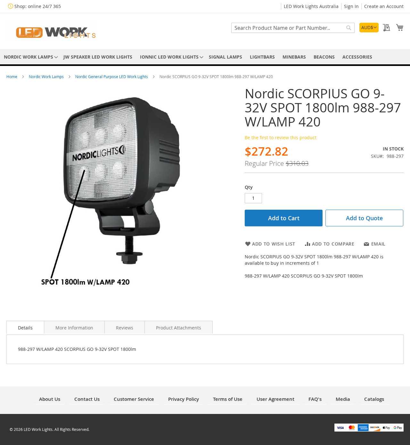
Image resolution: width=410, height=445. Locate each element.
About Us (49, 399)
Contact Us (87, 399)
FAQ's (315, 399)
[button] (369, 27)
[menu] (205, 56)
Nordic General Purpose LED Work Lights (112, 76)
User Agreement (275, 399)
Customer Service (134, 399)
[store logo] (51, 30)
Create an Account (384, 6)
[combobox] (293, 28)
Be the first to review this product (280, 137)
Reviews (124, 328)
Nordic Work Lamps (47, 76)
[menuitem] (30, 56)
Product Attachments (178, 328)
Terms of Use (227, 399)
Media (343, 399)
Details (25, 328)
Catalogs (374, 399)
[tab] (25, 327)
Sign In (351, 6)
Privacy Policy (183, 399)
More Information (74, 328)
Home (12, 76)
